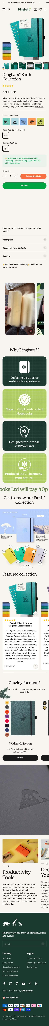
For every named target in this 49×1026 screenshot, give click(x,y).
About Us (7, 958)
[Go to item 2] (14, 66)
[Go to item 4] (30, 66)
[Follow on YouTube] (23, 983)
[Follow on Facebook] (4, 983)
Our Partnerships (10, 975)
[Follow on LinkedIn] (36, 983)
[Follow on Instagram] (10, 983)
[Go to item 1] (6, 66)
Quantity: (7, 171)
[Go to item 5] (38, 66)
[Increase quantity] (15, 176)
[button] (8, 85)
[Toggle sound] (30, 331)
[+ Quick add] (35, 613)
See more (39, 106)
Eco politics (8, 962)
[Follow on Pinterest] (17, 983)
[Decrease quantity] (6, 176)
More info (7, 221)
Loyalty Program (34, 958)
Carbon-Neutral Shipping (35, 2)
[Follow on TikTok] (30, 983)
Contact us (32, 967)
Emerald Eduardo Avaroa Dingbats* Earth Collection (21, 624)
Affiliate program (10, 971)
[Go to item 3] (22, 66)
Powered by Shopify (10, 1019)
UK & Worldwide (27, 991)
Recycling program (11, 967)
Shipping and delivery (36, 962)
